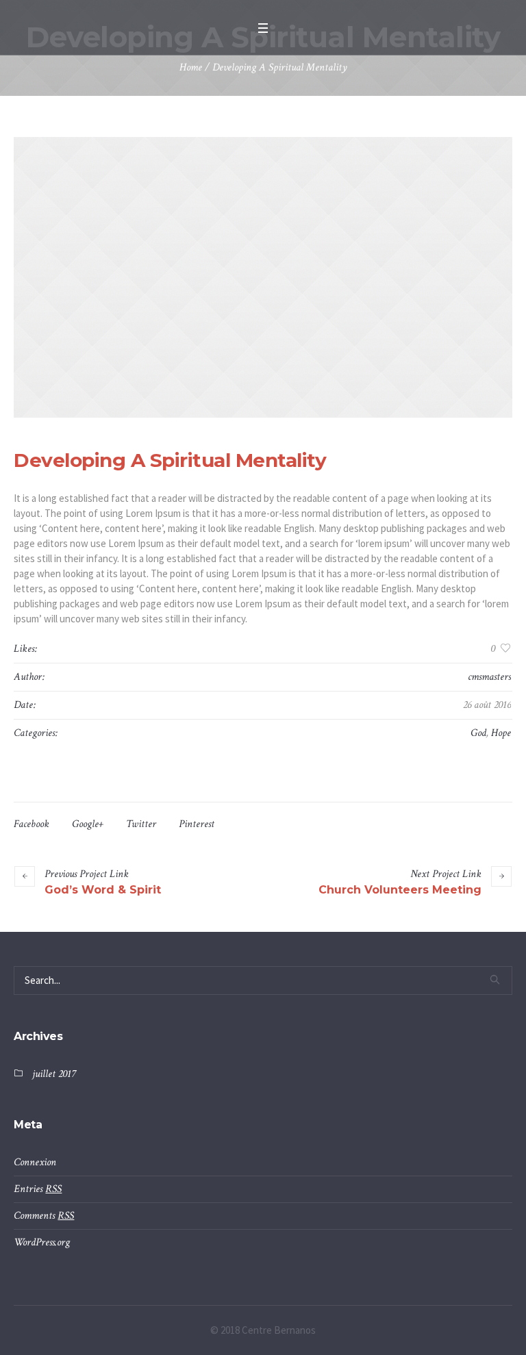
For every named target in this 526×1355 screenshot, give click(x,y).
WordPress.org (42, 1242)
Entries (38, 1189)
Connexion (35, 1162)
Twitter (141, 824)
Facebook (31, 824)
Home (190, 67)
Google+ (87, 824)
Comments (44, 1215)
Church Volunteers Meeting (399, 889)
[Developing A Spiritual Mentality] (263, 277)
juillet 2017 (53, 1074)
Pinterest (196, 824)
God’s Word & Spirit (103, 889)
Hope (501, 733)
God (478, 733)
